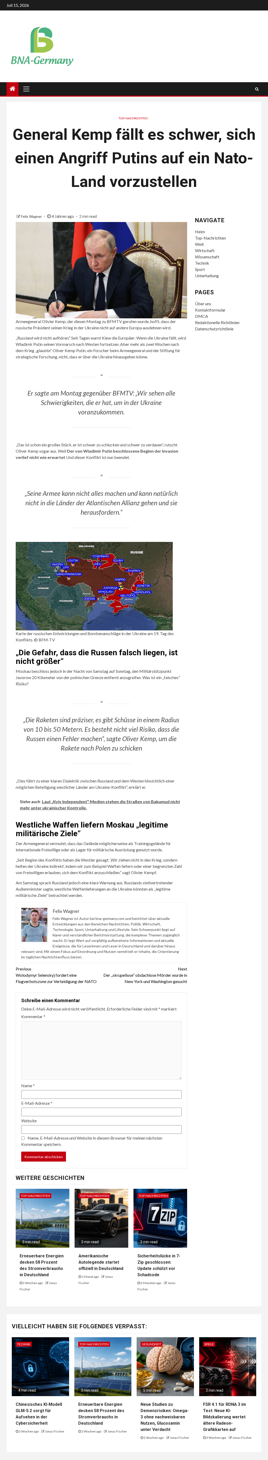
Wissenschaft (207, 256)
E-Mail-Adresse (36, 1103)
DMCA (201, 316)
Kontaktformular (210, 309)
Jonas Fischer (54, 1431)
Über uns (203, 303)
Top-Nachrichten (133, 118)
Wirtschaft (205, 250)
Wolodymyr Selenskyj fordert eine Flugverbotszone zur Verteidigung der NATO (56, 975)
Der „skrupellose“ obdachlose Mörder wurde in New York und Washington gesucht (145, 975)
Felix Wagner (32, 216)
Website (29, 1120)
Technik (202, 262)
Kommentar (33, 1016)
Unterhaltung (207, 275)
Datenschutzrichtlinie (214, 328)
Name (28, 1085)
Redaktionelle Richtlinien (217, 322)
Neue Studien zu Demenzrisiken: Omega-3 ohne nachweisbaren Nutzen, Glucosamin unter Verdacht (165, 1417)
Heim (200, 231)
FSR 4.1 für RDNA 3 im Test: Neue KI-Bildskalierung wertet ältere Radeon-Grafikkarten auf (224, 1417)
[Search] (257, 89)
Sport (200, 269)
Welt (199, 244)
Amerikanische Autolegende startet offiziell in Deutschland (101, 1262)
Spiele (209, 1344)
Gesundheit (151, 1344)
